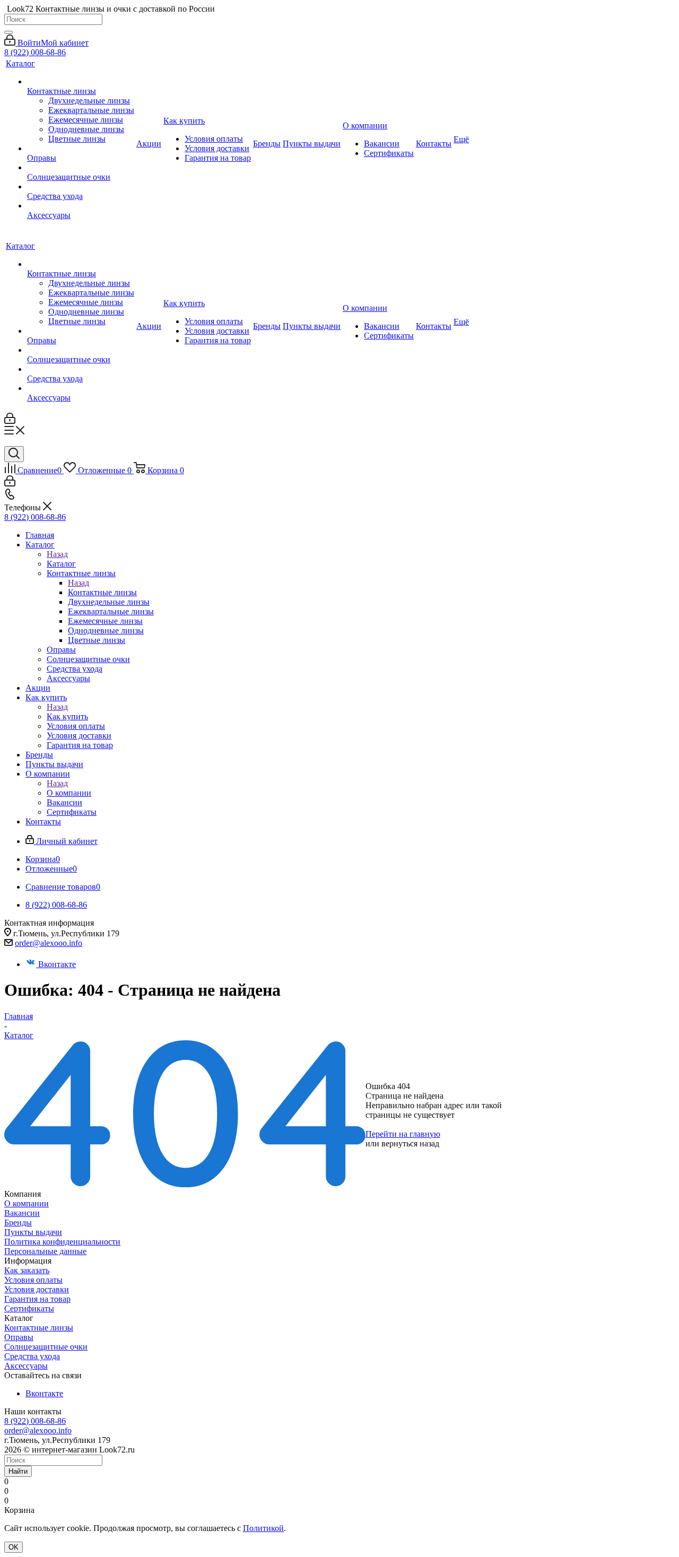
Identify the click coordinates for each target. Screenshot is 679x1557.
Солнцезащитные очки (46, 1346)
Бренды (18, 1222)
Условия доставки (36, 1289)
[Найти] (8, 32)
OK (13, 1547)
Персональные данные (45, 1251)
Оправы (18, 1337)
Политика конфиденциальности (62, 1241)
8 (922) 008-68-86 (35, 52)
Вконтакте (57, 964)
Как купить (67, 716)
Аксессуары (26, 1365)
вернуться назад (410, 1143)
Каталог (61, 563)
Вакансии (22, 1212)
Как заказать (26, 1270)
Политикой (263, 1528)
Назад (57, 554)
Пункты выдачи (33, 1232)
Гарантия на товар (37, 1298)
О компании (69, 792)
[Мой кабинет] (9, 420)
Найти (18, 1471)
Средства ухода (32, 1356)
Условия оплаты (33, 1279)
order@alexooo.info (48, 942)
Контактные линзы (102, 592)
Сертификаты (29, 1308)
